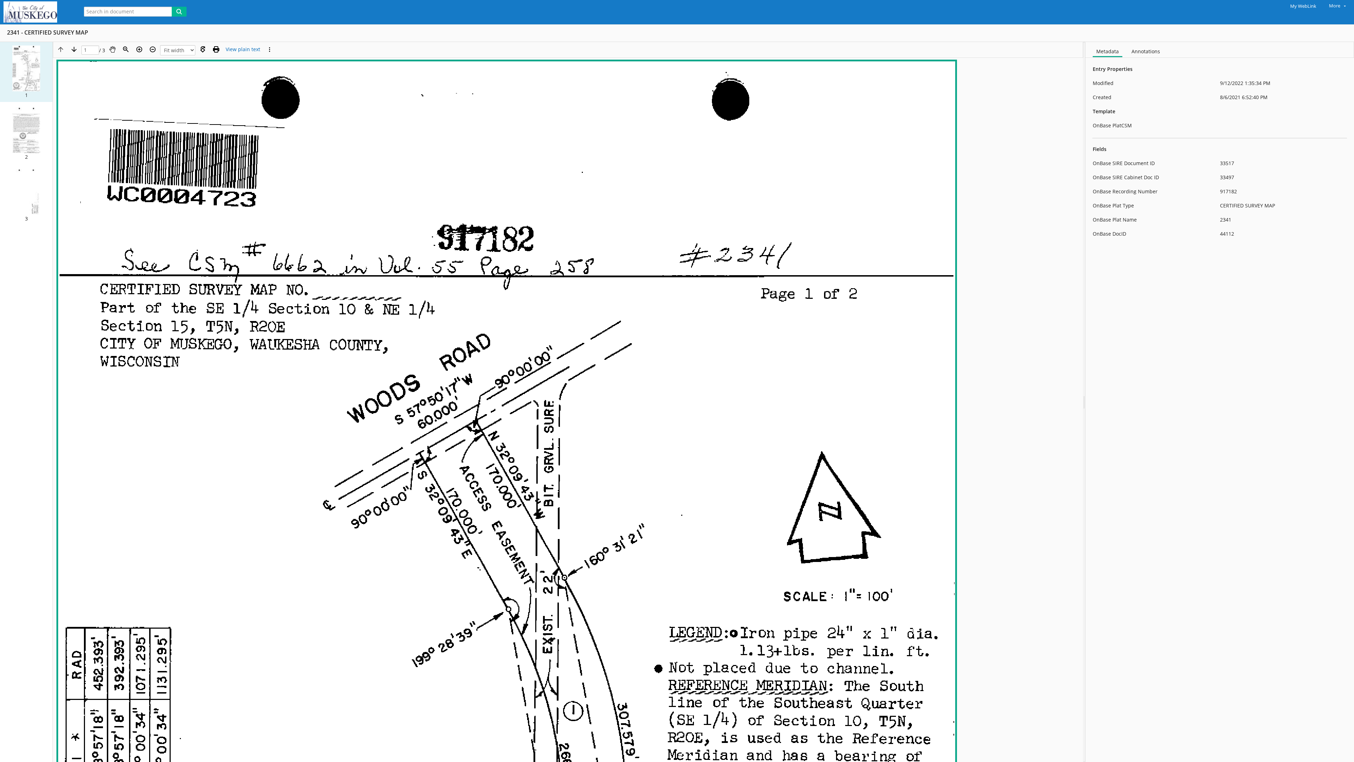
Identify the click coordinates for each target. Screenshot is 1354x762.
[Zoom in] (139, 49)
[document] (1219, 402)
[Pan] (112, 49)
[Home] (37, 12)
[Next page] (74, 49)
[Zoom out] (153, 49)
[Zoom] (126, 49)
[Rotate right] (203, 49)
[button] (26, 72)
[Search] (179, 12)
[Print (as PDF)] (216, 49)
